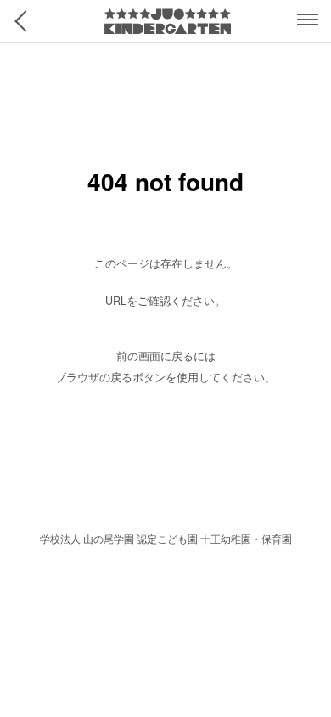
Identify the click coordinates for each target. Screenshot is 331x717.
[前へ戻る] (25, 21)
